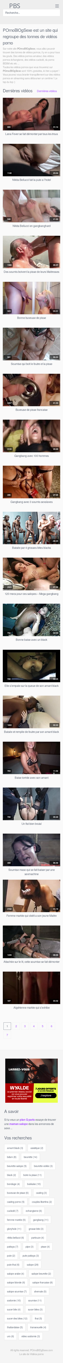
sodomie (14, 1300)
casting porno (15, 1201)
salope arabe (15, 1273)
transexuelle (38, 1327)
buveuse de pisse (18, 1192)
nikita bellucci (15, 1237)
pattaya (12, 1246)
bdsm (11, 1157)
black (11, 1175)
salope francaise (42, 1282)
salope (32, 1264)
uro (10, 1336)
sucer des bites (17, 1318)
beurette (30, 1157)
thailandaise (15, 1327)
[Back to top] (57, 1355)
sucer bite (13, 1309)
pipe (29, 1246)
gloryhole (14, 1228)
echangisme (34, 1210)
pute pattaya (31, 1255)
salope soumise (17, 1291)
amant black (15, 1148)
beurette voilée (43, 1166)
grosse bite (36, 1228)
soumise (35, 1300)
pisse (45, 1246)
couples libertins (42, 1201)
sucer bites (35, 1309)
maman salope (18, 1124)
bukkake (34, 1184)
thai (38, 1318)
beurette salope (17, 1166)
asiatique (36, 1148)
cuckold (12, 1210)
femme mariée (16, 1219)
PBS (14, 6)
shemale (40, 1291)
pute (11, 1255)
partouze (37, 1237)
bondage (13, 1184)
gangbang (40, 1219)
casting (41, 1192)
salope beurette (41, 1273)
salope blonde (16, 1282)
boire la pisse (32, 1175)
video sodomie (30, 1336)
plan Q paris (27, 1120)
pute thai (13, 1264)
